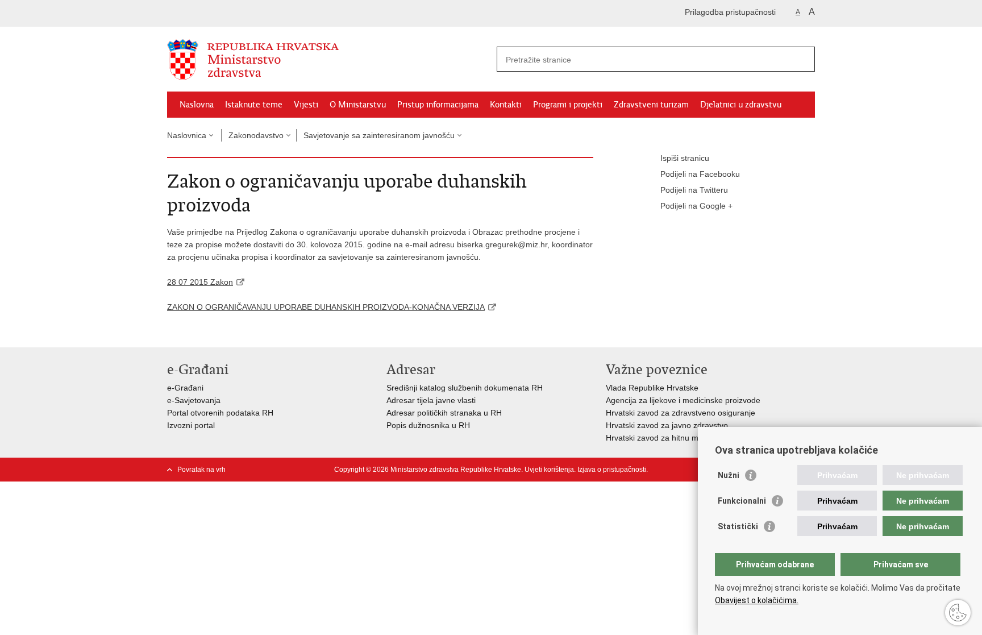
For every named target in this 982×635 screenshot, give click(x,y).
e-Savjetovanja (193, 400)
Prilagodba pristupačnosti (730, 11)
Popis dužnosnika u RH (428, 425)
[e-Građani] (215, 13)
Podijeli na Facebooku (700, 174)
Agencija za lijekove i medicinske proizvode (683, 400)
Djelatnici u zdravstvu (740, 104)
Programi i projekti (567, 104)
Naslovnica (186, 135)
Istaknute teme (253, 104)
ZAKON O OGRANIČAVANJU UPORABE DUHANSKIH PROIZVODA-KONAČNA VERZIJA (326, 307)
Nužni (728, 475)
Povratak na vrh (201, 470)
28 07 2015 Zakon (200, 282)
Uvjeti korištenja (549, 470)
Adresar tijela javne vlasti (431, 400)
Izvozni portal (191, 425)
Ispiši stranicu (684, 158)
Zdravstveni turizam (651, 104)
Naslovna (197, 104)
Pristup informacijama (437, 104)
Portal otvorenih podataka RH (220, 412)
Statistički (738, 526)
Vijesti (306, 104)
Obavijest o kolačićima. (756, 600)
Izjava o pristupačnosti (611, 470)
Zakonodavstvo (256, 135)
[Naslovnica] (329, 59)
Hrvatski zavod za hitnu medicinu (665, 437)
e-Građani (185, 387)
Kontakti (506, 104)
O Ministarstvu (358, 104)
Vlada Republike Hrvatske (652, 387)
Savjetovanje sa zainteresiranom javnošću (379, 135)
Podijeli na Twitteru (694, 189)
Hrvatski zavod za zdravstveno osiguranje (680, 412)
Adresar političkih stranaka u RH (444, 412)
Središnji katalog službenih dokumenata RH (464, 387)
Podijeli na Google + (696, 205)
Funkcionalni (742, 500)
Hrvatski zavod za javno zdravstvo (667, 425)
